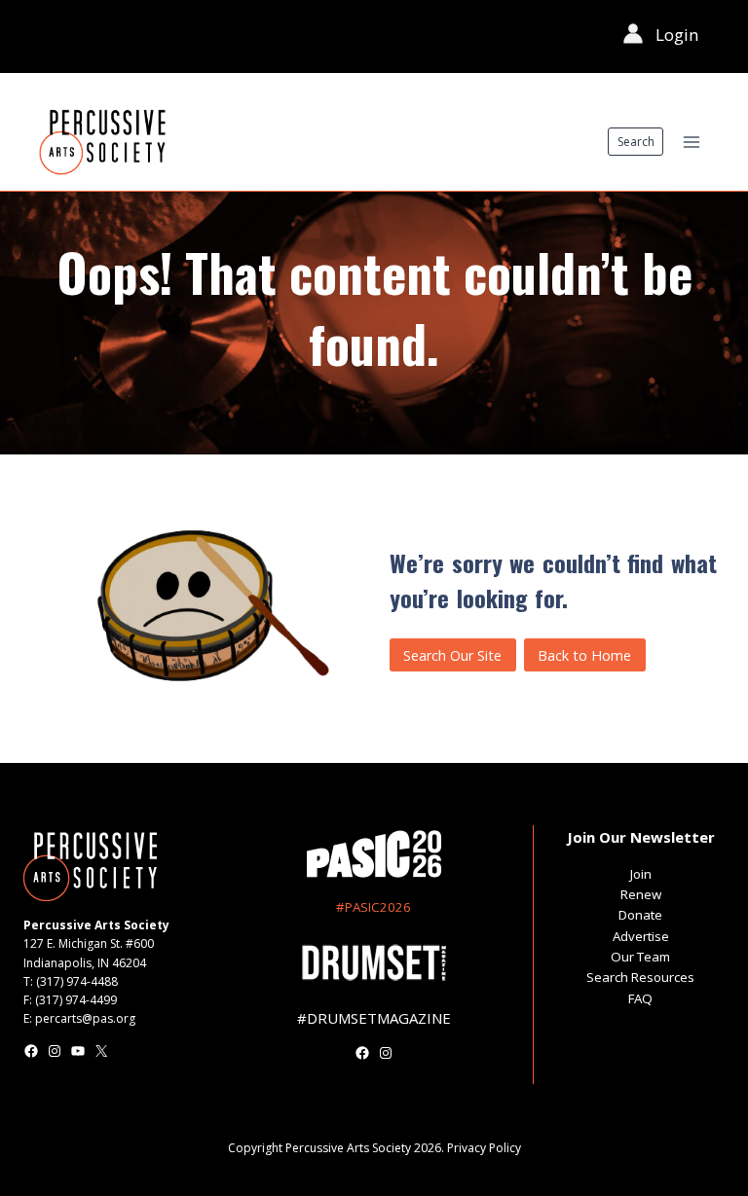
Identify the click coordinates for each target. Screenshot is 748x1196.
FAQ (640, 998)
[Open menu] (691, 142)
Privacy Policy (484, 1148)
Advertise (641, 936)
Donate (640, 915)
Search (635, 141)
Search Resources (640, 977)
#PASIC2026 (373, 907)
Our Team (640, 956)
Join (641, 874)
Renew (640, 894)
